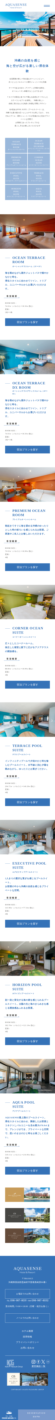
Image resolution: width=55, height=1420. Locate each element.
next (52, 485)
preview (3, 485)
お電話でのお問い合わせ (27, 1294)
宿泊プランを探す (27, 322)
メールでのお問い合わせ (27, 1318)
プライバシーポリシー (27, 1342)
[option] (27, 231)
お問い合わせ (27, 1348)
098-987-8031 (18, 1300)
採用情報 (27, 1336)
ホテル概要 (27, 1331)
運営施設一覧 (38, 1366)
